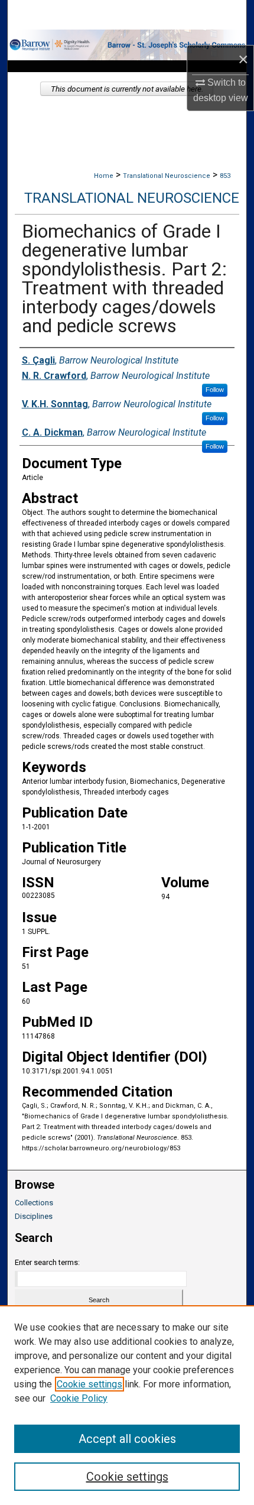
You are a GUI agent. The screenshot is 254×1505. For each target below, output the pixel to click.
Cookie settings (89, 1384)
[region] (127, 1405)
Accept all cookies (127, 1439)
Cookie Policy (79, 1398)
